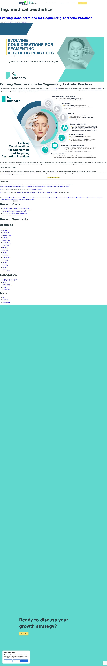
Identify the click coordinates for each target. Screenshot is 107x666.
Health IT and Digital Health (9, 280)
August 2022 (5, 245)
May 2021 (4, 252)
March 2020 (5, 265)
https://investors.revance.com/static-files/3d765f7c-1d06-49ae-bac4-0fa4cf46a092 (37, 192)
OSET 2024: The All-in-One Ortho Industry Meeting (14, 213)
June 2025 (5, 229)
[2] (56, 88)
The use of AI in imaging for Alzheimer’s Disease (14, 211)
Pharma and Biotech (23, 197)
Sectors (47, 3)
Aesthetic (34, 197)
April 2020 (4, 264)
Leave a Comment (30, 199)
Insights (62, 3)
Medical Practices (80, 197)
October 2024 (5, 234)
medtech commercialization (92, 197)
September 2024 (6, 235)
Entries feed (5, 299)
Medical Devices (13, 197)
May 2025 (4, 230)
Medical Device (72, 197)
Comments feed (6, 301)
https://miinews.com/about (35, 189)
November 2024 (6, 232)
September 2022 (6, 244)
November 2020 (6, 257)
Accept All (24, 660)
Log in (4, 297)
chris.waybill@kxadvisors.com (55, 173)
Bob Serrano (24, 22)
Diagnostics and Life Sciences (9, 279)
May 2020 (4, 262)
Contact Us (82, 3)
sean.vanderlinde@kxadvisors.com (32, 173)
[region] (16, 657)
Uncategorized (6, 289)
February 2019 (6, 270)
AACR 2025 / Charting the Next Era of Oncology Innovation (16, 210)
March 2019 (5, 269)
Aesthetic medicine (41, 197)
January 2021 (5, 255)
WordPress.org (6, 302)
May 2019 (4, 267)
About (67, 3)
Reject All (16, 660)
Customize (8, 660)
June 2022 (5, 249)
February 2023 (6, 240)
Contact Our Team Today (53, 177)
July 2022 (4, 247)
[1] (49, 88)
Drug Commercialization (52, 197)
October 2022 (5, 242)
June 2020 (5, 260)
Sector (4, 287)
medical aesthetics (63, 197)
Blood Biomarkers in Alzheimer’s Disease (12, 215)
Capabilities (54, 3)
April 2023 (4, 237)
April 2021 (4, 254)
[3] (100, 88)
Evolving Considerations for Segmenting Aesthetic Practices (46, 18)
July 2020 (4, 259)
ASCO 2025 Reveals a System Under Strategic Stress (15, 208)
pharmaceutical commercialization (17, 199)
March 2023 (5, 239)
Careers (73, 3)
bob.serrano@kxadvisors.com (7, 173)
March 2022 (5, 250)
